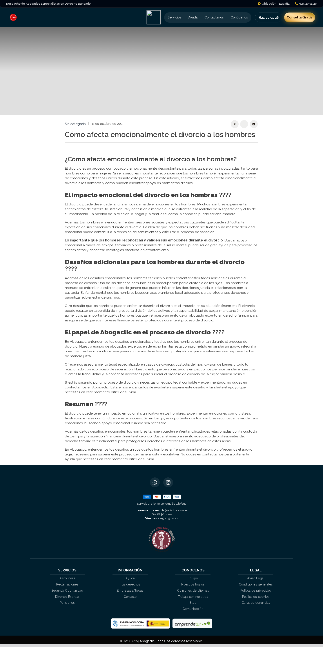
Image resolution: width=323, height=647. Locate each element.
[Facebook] (244, 124)
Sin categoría (75, 124)
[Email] (254, 124)
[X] (235, 124)
